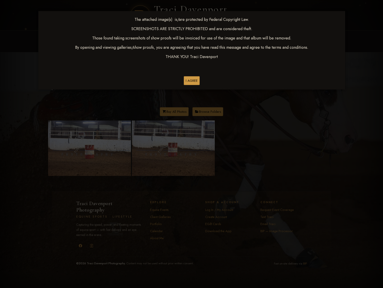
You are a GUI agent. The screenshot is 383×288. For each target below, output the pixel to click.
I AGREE (192, 80)
